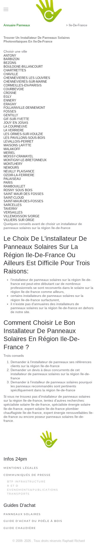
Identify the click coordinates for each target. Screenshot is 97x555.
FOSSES (10, 111)
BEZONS (10, 63)
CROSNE (10, 93)
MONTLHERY (13, 164)
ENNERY (10, 100)
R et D (12, 485)
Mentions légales (21, 468)
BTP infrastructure (26, 481)
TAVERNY (11, 208)
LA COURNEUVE (15, 126)
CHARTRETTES (15, 70)
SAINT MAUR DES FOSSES (24, 194)
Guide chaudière (20, 528)
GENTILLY (11, 115)
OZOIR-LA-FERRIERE (19, 175)
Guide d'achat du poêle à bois (33, 521)
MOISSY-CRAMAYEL (18, 156)
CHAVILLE (11, 74)
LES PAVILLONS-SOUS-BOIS (24, 138)
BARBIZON (11, 59)
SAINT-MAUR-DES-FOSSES (23, 201)
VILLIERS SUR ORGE (19, 220)
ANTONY (10, 55)
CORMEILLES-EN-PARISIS (23, 85)
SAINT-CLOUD (14, 197)
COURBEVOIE (14, 89)
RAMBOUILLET (14, 186)
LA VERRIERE (14, 130)
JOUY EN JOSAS (16, 122)
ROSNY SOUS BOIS (18, 190)
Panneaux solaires (22, 514)
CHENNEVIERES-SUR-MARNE (25, 81)
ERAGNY (10, 104)
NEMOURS (11, 167)
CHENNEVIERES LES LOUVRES (27, 78)
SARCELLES (13, 205)
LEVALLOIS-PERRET (18, 141)
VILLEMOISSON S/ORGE (22, 216)
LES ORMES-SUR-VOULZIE (23, 134)
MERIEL (9, 153)
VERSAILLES (13, 212)
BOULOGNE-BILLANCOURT (23, 66)
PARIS (8, 182)
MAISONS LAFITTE (17, 145)
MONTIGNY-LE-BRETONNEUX (25, 160)
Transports (18, 493)
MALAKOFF (12, 149)
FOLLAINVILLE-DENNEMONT (24, 107)
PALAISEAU (12, 179)
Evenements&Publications (32, 489)
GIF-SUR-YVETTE (16, 119)
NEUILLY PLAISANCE (19, 171)
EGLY (8, 96)
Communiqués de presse (27, 475)
